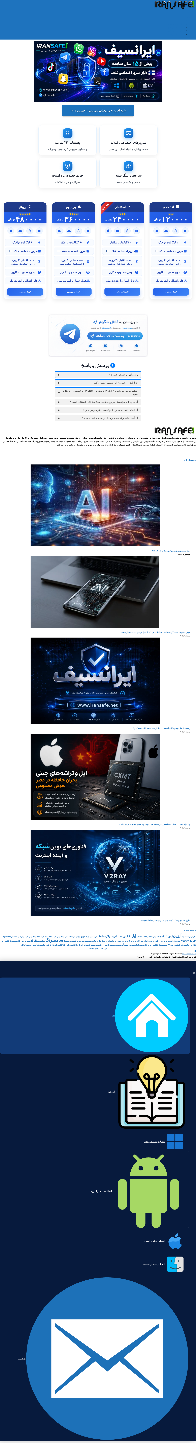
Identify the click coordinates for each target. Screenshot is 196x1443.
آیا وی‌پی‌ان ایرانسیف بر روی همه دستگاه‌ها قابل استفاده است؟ (104, 401)
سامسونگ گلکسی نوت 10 (156, 945)
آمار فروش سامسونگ (189, 936)
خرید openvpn (8, 937)
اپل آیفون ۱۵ (115, 937)
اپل (133, 936)
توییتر (78, 936)
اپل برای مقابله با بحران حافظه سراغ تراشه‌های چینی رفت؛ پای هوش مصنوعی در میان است (154, 824)
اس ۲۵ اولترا (141, 936)
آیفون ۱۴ (168, 936)
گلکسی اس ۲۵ (57, 945)
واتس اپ (83, 945)
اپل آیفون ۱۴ (125, 936)
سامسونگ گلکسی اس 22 (31, 940)
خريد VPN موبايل (50, 936)
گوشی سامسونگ (44, 945)
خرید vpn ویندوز (122, 941)
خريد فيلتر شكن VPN (21, 936)
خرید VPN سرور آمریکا (136, 941)
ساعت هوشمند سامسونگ (74, 941)
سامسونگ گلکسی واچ (137, 945)
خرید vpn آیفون (161, 941)
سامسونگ (54, 940)
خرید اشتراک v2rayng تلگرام (106, 941)
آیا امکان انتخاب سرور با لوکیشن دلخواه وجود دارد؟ (110, 410)
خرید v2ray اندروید (174, 941)
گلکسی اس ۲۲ (69, 945)
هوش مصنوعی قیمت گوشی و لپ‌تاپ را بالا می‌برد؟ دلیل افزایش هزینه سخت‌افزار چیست (155, 632)
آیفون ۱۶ (153, 936)
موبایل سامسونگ (113, 945)
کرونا (78, 945)
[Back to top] (195, 951)
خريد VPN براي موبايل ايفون (65, 936)
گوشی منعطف (31, 945)
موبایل (124, 944)
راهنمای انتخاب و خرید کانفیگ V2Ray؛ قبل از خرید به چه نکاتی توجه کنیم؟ (161, 728)
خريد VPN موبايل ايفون (36, 936)
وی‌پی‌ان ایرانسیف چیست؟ (123, 374)
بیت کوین (85, 936)
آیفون (177, 936)
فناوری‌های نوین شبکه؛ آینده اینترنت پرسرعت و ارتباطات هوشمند (165, 920)
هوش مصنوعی (94, 945)
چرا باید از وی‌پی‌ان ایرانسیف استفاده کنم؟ (115, 382)
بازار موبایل (93, 937)
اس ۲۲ (147, 936)
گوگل (23, 945)
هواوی (104, 945)
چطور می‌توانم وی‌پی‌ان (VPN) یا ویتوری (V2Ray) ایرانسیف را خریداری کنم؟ (100, 392)
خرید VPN (103, 948)
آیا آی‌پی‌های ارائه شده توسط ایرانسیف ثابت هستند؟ (110, 418)
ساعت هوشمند (90, 941)
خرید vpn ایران (149, 941)
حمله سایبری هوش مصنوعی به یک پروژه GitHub (171, 551)
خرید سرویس (171, 291)
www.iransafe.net (189, 954)
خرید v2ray (188, 940)
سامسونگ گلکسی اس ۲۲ (179, 945)
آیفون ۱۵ (160, 936)
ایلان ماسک (104, 936)
